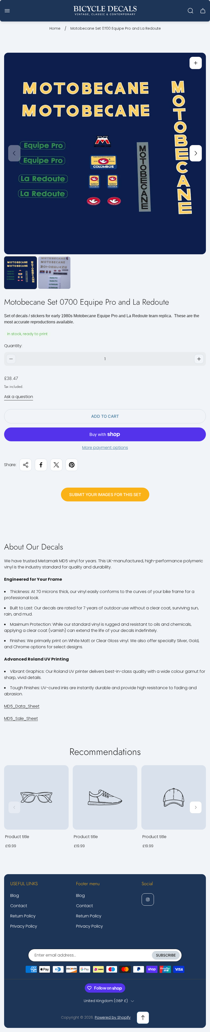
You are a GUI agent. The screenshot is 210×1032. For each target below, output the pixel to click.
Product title (17, 837)
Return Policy (23, 916)
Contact (18, 906)
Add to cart (105, 416)
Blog (14, 895)
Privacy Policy (23, 926)
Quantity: (13, 346)
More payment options (105, 447)
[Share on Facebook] (41, 465)
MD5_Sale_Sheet (21, 718)
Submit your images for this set (105, 494)
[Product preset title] (36, 797)
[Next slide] (196, 153)
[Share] (25, 465)
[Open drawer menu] (7, 11)
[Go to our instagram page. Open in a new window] (148, 899)
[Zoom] (196, 63)
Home (54, 28)
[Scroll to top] (143, 1018)
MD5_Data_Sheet (21, 706)
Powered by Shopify (113, 1017)
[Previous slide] (14, 153)
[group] (20, 272)
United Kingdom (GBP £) (106, 1001)
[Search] (190, 10)
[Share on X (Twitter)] (56, 465)
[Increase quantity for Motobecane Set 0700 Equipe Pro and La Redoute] (199, 359)
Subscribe (166, 955)
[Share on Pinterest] (72, 465)
